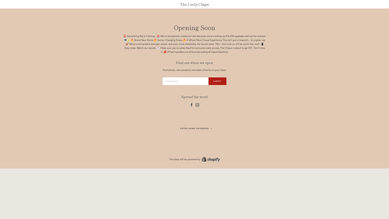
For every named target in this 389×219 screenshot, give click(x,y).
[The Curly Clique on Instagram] (197, 104)
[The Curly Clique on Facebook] (191, 104)
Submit (217, 81)
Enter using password (194, 128)
